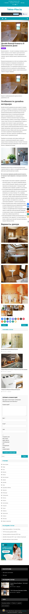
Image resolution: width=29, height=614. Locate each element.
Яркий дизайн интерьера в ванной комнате (5, 325)
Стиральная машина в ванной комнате (10, 389)
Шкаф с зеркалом (7, 521)
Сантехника (5, 503)
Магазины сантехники (14, 2)
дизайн (19, 603)
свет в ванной (5, 605)
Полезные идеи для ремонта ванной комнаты (25, 325)
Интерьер (5, 492)
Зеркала (5, 490)
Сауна (4, 508)
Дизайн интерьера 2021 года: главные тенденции (14, 536)
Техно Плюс (24, 611)
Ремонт (4, 500)
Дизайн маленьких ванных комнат (9, 349)
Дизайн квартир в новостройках (10, 539)
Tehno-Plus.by (14, 9)
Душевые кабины (7, 487)
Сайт (4, 429)
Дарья (10, 351)
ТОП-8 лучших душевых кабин (10, 531)
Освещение (5, 495)
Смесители (5, 513)
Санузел (5, 505)
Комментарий (6, 404)
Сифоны (4, 510)
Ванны (4, 474)
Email (4, 423)
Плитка (4, 497)
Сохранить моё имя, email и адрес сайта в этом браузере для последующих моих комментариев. (6, 443)
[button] (2, 319)
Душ (4, 485)
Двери (4, 479)
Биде (4, 467)
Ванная (4, 472)
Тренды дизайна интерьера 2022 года (11, 534)
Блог (4, 469)
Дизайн (3, 48)
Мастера (22, 2)
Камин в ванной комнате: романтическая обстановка (14, 369)
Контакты (7, 2)
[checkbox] (3, 610)
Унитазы (5, 518)
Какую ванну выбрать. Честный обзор (11, 529)
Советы (4, 516)
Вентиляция (5, 477)
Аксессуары (5, 464)
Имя (4, 418)
